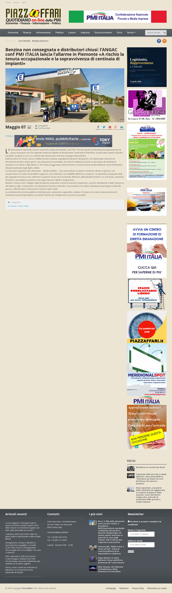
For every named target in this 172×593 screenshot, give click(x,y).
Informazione (43, 32)
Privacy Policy (138, 588)
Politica (59, 32)
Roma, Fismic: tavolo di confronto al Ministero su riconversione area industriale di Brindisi (21, 570)
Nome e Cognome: (137, 530)
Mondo (16, 2)
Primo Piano (23, 206)
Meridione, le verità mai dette (150, 467)
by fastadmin (42, 126)
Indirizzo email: (135, 540)
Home (7, 2)
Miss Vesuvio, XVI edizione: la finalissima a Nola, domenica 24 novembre (110, 569)
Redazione (124, 588)
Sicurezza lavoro (103, 32)
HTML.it (9, 136)
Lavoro (72, 32)
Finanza (27, 32)
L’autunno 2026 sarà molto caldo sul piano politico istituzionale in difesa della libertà (22, 536)
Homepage (111, 588)
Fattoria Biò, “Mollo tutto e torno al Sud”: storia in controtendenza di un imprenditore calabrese (111, 550)
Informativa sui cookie (157, 588)
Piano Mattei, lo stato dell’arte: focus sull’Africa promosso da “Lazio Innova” (111, 560)
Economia (13, 32)
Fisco (119, 32)
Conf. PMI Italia (24, 41)
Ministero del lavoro (40, 41)
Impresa (85, 32)
